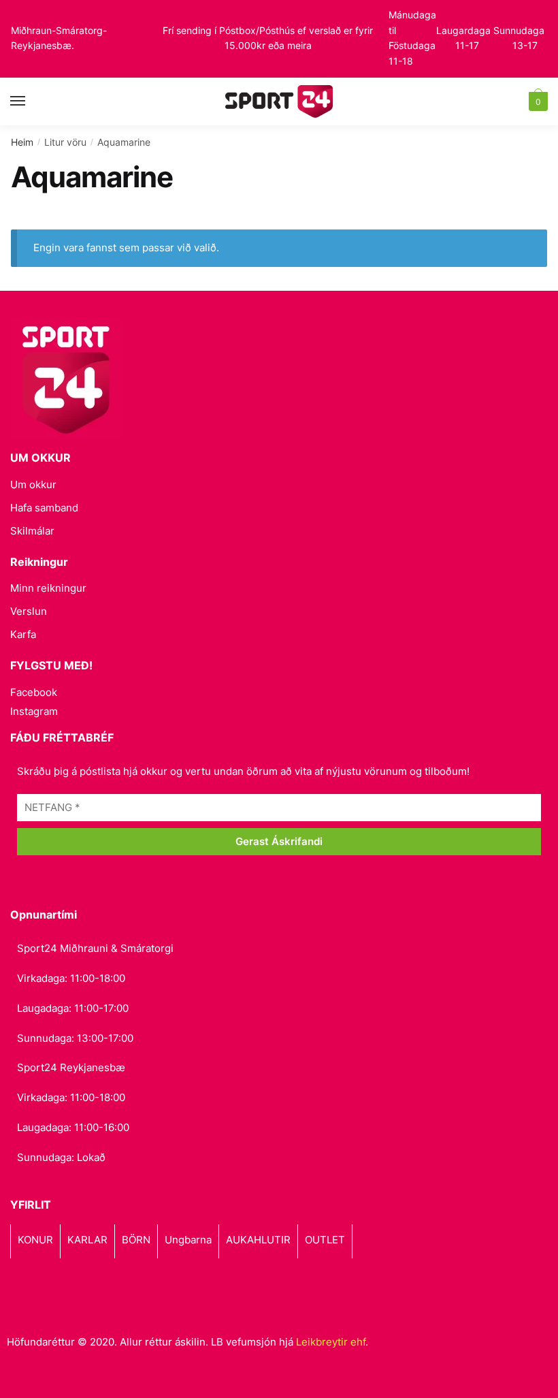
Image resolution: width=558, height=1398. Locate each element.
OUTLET (325, 1239)
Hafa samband (44, 507)
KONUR (35, 1239)
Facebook (33, 692)
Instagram (34, 711)
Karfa (23, 634)
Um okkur (33, 484)
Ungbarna (188, 1239)
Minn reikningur (48, 588)
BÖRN (136, 1239)
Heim (22, 142)
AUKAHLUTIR (258, 1239)
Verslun (28, 611)
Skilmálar (32, 530)
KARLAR (87, 1239)
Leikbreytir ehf (330, 1341)
